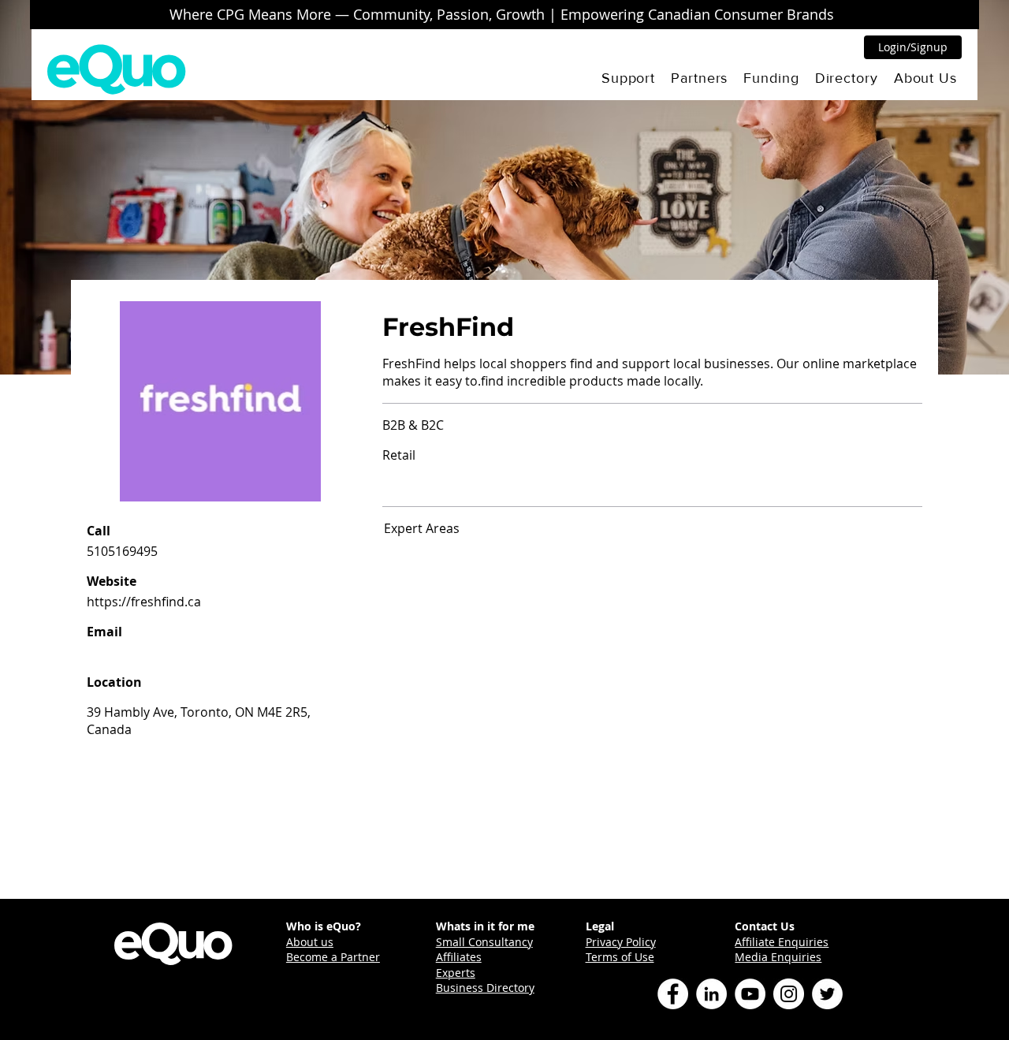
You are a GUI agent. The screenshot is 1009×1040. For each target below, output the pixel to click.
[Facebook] (672, 993)
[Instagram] (788, 993)
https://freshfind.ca (144, 601)
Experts (455, 972)
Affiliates (459, 956)
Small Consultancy (484, 941)
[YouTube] (750, 993)
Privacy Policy (621, 941)
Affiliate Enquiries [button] (781, 941)
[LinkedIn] (711, 993)
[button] (628, 78)
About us (309, 941)
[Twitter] (827, 993)
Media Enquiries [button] (778, 956)
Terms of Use (620, 956)
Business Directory (485, 987)
